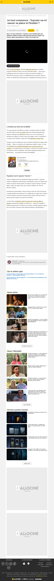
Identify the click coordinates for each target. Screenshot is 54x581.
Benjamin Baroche (31, 69)
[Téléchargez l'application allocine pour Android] (29, 563)
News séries (25, 15)
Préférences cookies (44, 572)
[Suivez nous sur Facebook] (3, 563)
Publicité (21, 572)
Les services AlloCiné (33, 574)
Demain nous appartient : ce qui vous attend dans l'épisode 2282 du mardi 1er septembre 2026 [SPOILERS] (37, 320)
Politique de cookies (35, 572)
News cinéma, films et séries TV (16, 15)
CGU (26, 572)
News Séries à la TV (31, 15)
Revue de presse (16, 574)
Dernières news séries (27, 346)
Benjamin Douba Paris (37, 138)
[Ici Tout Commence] (12, 162)
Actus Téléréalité (27, 404)
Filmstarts (40, 562)
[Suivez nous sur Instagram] (11, 563)
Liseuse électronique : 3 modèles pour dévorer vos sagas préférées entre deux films (36, 425)
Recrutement (16, 572)
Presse (19, 163)
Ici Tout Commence (21, 157)
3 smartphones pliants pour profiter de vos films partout (37, 413)
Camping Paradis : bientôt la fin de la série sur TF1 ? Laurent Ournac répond (37, 308)
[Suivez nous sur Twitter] (7, 563)
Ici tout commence (15, 69)
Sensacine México (45, 566)
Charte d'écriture (24, 574)
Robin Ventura (35, 161)
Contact (3, 572)
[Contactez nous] (9, 567)
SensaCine (49, 562)
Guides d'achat (27, 463)
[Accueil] (26, 2)
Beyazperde (40, 564)
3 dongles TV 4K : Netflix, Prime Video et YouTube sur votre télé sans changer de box (37, 450)
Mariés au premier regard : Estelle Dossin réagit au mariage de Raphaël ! (37, 366)
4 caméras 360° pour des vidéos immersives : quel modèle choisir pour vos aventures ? (37, 437)
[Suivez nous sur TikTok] (15, 563)
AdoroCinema (49, 564)
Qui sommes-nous (9, 572)
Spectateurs (26, 163)
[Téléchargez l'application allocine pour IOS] (25, 563)
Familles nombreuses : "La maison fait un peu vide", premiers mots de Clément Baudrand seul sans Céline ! (37, 379)
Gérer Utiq (40, 574)
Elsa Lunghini (29, 161)
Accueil (8, 15)
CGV (29, 572)
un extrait (22, 132)
